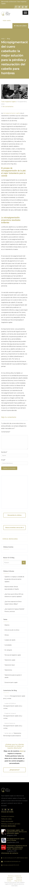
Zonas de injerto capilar (11, 682)
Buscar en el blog (8, 557)
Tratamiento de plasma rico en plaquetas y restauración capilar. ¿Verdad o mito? (17, 847)
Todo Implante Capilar (8, 101)
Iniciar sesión (7, 20)
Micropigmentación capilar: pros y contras (16, 839)
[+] (3, 831)
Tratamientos (8, 670)
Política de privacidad (7, 821)
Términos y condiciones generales (10, 824)
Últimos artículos (8, 571)
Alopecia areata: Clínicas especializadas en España (12, 588)
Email (3, 460)
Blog (8, 38)
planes (21, 751)
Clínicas (7, 635)
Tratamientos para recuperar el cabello (13, 676)
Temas (5, 619)
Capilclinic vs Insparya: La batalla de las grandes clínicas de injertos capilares (14, 579)
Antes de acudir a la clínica (12, 630)
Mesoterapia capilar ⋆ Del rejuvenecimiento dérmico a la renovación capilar (17, 831)
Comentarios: (5, 432)
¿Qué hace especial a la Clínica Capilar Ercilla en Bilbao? (13, 603)
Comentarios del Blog (10, 690)
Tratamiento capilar (10, 660)
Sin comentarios (8, 106)
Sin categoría (8, 650)
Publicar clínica (21, 26)
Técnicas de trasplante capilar (13, 655)
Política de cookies (6, 819)
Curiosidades (8, 645)
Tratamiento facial (10, 665)
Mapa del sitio (18, 881)
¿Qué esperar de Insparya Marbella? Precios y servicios (14, 610)
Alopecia (7, 625)
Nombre (4, 452)
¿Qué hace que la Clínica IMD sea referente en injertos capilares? (14, 595)
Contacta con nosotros (7, 816)
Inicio (3, 38)
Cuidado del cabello (10, 640)
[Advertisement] (14, 492)
